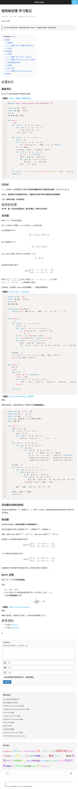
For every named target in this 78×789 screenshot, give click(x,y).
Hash (19, 751)
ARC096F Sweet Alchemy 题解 (13, 719)
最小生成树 (63, 756)
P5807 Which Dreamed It (19, 607)
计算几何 (19, 766)
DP (15, 750)
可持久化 (23, 756)
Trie (22, 751)
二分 (38, 751)
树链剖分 (24, 761)
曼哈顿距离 (57, 756)
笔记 (15, 16)
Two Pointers (29, 751)
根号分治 (29, 761)
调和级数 (34, 766)
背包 (13, 766)
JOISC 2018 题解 (8, 712)
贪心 (39, 765)
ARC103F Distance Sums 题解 (13, 732)
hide (13, 36)
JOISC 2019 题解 (8, 722)
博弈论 (18, 756)
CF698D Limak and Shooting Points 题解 (16, 709)
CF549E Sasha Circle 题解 (11, 716)
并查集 (37, 756)
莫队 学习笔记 (7, 726)
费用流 (44, 766)
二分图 (43, 751)
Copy (73, 102)
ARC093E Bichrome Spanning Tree (14, 736)
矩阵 (56, 761)
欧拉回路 (43, 761)
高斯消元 (14, 625)
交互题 (49, 751)
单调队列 (13, 756)
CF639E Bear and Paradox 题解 (13, 706)
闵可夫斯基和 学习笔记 (10, 702)
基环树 (28, 756)
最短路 (68, 756)
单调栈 (8, 756)
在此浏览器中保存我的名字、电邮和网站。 (19, 677)
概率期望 (36, 761)
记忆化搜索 (27, 766)
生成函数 (52, 761)
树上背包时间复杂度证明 (11, 699)
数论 (51, 755)
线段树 (61, 761)
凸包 (53, 751)
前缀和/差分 (62, 750)
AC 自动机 (6, 751)
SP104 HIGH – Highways (19, 292)
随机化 (48, 766)
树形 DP (9, 761)
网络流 (8, 766)
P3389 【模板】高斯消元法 (20, 98)
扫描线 (42, 756)
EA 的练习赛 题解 (8, 729)
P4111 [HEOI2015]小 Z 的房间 (21, 397)
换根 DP (46, 756)
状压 (47, 761)
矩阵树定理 (15, 628)
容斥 (32, 756)
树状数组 (18, 761)
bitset (11, 751)
